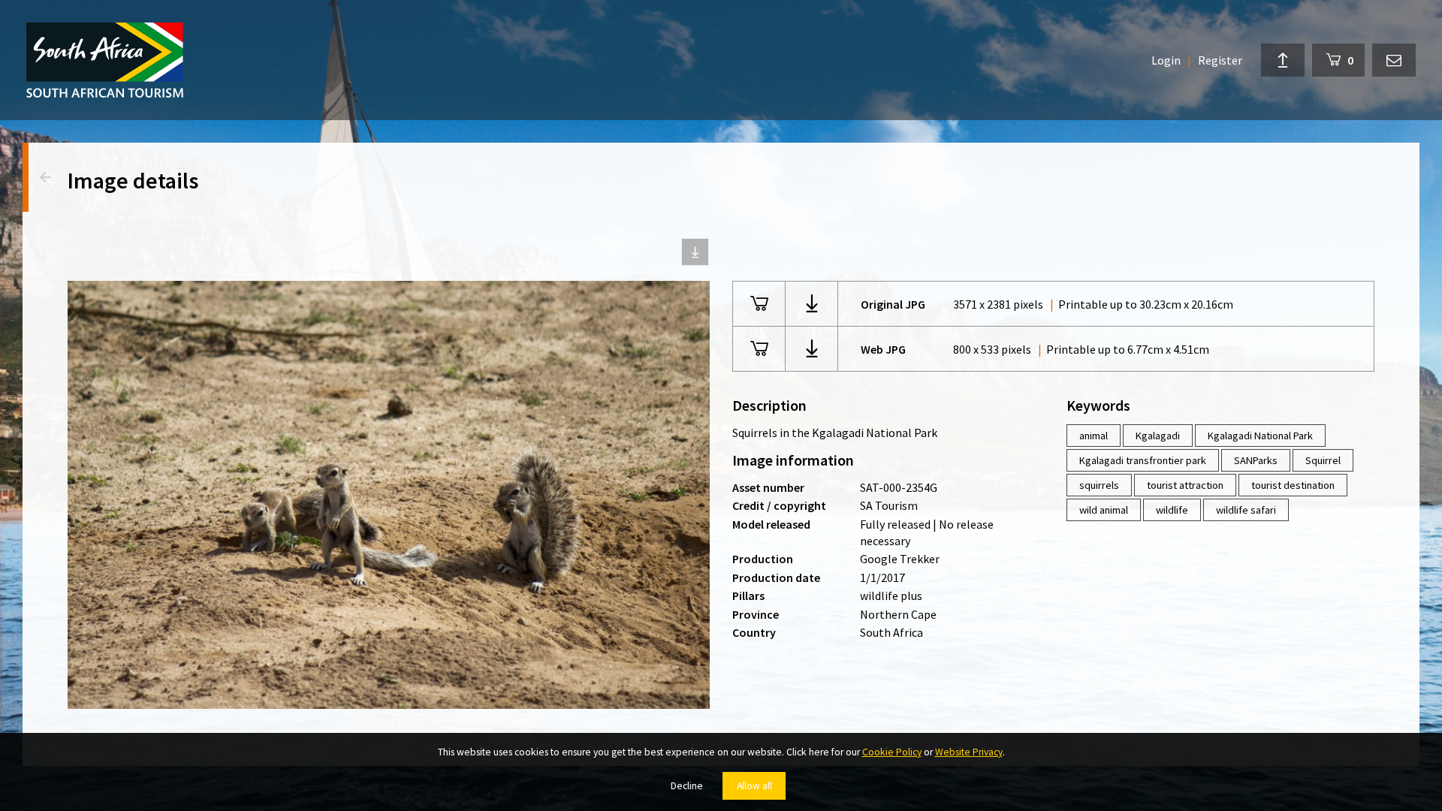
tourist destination (1293, 485)
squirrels (1099, 485)
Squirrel (1323, 460)
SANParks (1256, 460)
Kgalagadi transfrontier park (1142, 460)
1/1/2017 (882, 577)
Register (1220, 60)
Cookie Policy (892, 752)
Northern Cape (898, 614)
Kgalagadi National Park (1260, 435)
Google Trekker (900, 558)
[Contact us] (1394, 60)
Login (1166, 60)
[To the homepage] (104, 60)
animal (1093, 435)
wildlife (1172, 510)
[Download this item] (695, 252)
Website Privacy (969, 752)
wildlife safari (1246, 510)
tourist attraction (1185, 485)
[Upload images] (1283, 60)
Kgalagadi (1158, 435)
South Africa (891, 632)
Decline (687, 785)
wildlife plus (891, 595)
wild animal (1103, 510)
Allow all (754, 785)
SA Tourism (889, 505)
